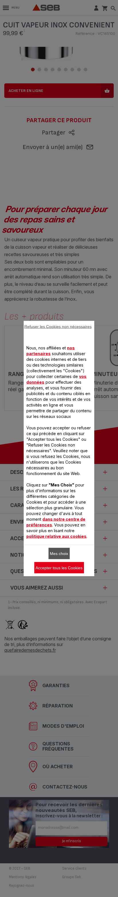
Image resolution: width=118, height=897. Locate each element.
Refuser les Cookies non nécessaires (58, 326)
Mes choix (59, 553)
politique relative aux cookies (56, 536)
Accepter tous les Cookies (59, 568)
